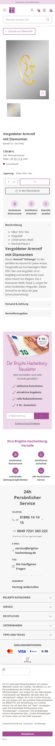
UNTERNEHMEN (12, 625)
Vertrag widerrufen (25, 587)
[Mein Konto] (32, 10)
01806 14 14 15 (30, 520)
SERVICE (8, 606)
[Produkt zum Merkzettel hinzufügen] (35, 182)
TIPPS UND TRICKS (14, 634)
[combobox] (27, 19)
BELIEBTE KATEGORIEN (16, 597)
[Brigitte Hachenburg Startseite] (12, 10)
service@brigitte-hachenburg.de (27, 550)
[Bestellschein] (44, 10)
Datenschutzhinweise (27, 423)
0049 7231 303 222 (32, 531)
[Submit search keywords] (48, 19)
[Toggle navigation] (4, 10)
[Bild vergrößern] (43, 93)
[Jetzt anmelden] (41, 416)
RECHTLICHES (11, 616)
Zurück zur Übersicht (20, 31)
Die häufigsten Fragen (26, 566)
